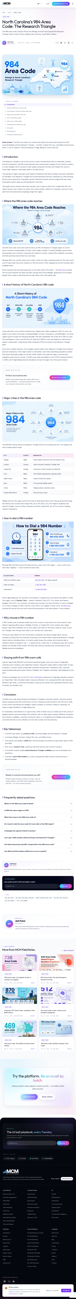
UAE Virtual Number (33, 1246)
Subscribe (64, 886)
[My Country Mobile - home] (11, 1171)
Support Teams (7, 1253)
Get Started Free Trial (61, 4)
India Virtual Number (33, 1243)
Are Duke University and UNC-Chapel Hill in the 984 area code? (29, 844)
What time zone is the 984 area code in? (20, 817)
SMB (4, 1259)
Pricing (54, 1246)
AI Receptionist (56, 1197)
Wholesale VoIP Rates (33, 1253)
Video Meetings (7, 1207)
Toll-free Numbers (8, 1224)
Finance (5, 1236)
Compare (54, 1249)
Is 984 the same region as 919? (16, 810)
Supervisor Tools (32, 1217)
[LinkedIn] (4, 1281)
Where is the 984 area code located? (19, 804)
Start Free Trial (29, 1097)
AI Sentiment (55, 1211)
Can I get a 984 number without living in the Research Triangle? (29, 838)
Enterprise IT (7, 1263)
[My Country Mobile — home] (5, 3)
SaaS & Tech (6, 1243)
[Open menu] (73, 4)
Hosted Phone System (9, 1217)
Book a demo (55, 1179)
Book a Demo (47, 1097)
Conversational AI (57, 1204)
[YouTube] (13, 1281)
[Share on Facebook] (68, 42)
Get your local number (60, 377)
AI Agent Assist (56, 1207)
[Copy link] (72, 42)
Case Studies (55, 1243)
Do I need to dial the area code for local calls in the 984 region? (29, 824)
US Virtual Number (32, 1236)
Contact (54, 1263)
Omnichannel (31, 1194)
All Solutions (6, 1233)
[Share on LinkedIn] (61, 42)
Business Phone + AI (9, 1194)
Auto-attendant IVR (8, 1221)
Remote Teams (7, 1256)
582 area (67, 606)
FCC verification (37, 677)
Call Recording (31, 1214)
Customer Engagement (9, 1197)
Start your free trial (61, 777)
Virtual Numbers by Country (35, 1233)
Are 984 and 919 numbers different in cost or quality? (25, 851)
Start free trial (67, 1179)
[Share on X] (64, 42)
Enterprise (30, 1211)
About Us (54, 1236)
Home (3, 12)
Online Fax (6, 1211)
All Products (55, 1233)
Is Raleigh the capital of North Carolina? (20, 831)
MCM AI (54, 1194)
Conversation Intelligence (59, 1214)
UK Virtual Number (32, 1239)
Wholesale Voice (32, 1259)
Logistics (5, 1246)
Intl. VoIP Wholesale (33, 1263)
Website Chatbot (8, 1214)
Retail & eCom (7, 1239)
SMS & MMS (6, 1201)
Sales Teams (6, 1249)
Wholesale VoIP (32, 1249)
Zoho (53, 1259)
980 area (61, 270)
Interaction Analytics (33, 1207)
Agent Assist (31, 1201)
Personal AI (55, 1217)
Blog (9, 12)
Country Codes (31, 1266)
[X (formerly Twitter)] (9, 1281)
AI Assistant (55, 1201)
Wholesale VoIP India (33, 1256)
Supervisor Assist (32, 1204)
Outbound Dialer (32, 1197)
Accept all (66, 1290)
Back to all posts (69, 950)
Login (47, 4)
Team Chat (6, 1204)
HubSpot (54, 1256)
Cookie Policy (13, 1294)
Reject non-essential (52, 1290)
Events (54, 1253)
